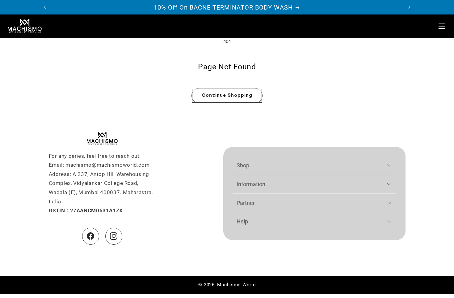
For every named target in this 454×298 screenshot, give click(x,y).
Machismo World (236, 285)
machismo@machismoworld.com (107, 165)
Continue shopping (227, 95)
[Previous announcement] (45, 7)
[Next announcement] (409, 7)
